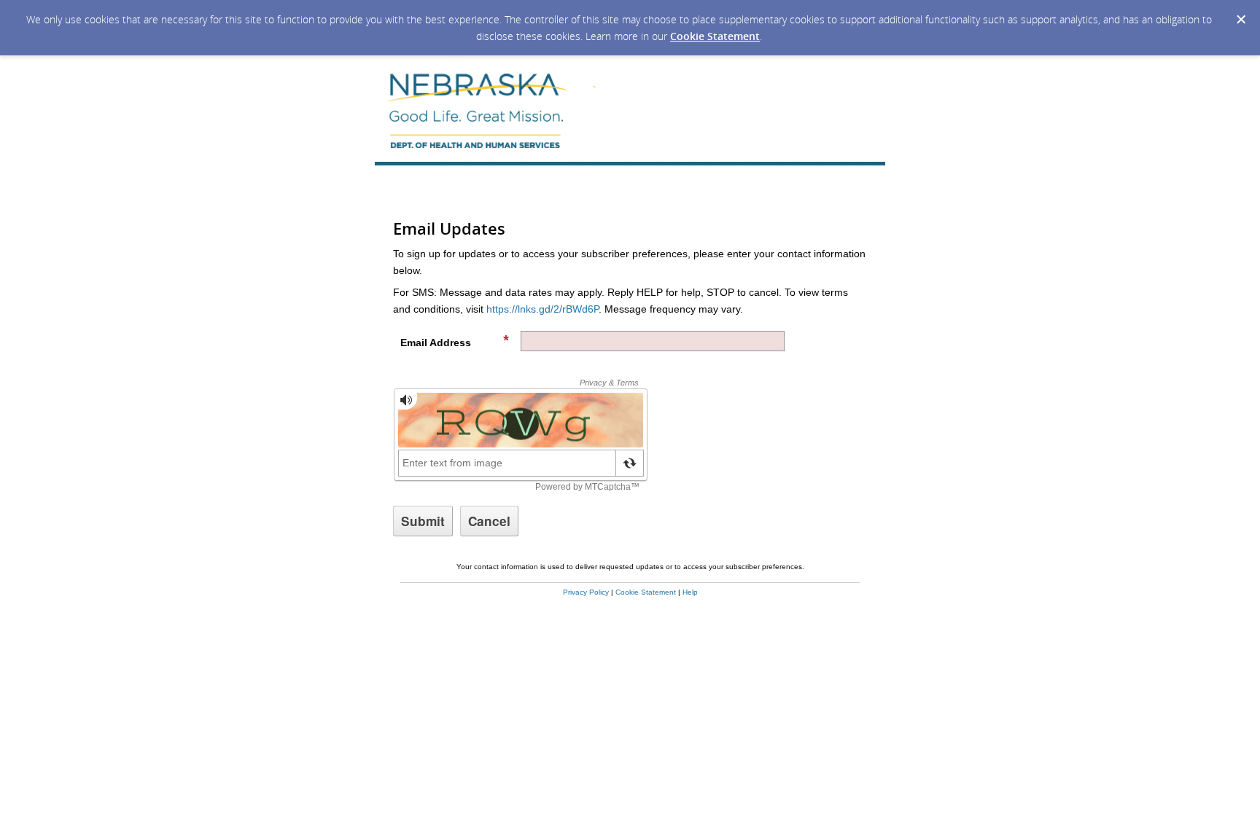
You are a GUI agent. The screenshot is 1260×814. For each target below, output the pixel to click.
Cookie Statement (715, 36)
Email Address (435, 342)
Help (690, 592)
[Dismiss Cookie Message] (1241, 19)
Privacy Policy (586, 592)
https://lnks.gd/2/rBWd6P (542, 309)
